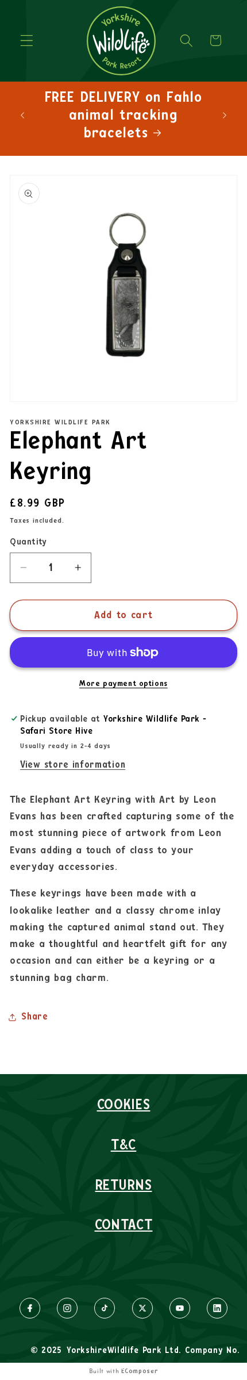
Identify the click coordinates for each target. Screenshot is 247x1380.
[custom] (29, 1308)
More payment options (123, 684)
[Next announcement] (224, 115)
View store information (72, 764)
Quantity (28, 542)
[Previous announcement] (22, 115)
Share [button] (34, 1016)
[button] (26, 40)
